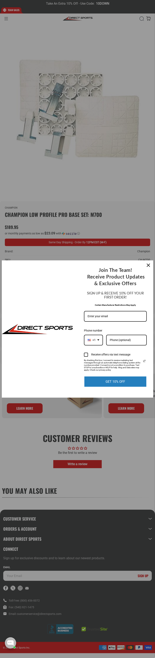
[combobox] (93, 340)
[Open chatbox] (10, 643)
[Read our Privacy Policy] (144, 361)
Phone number (93, 330)
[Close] (148, 265)
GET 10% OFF (115, 382)
